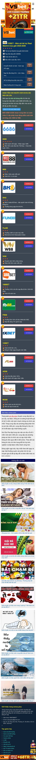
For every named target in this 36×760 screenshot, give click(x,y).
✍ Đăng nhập (29, 32)
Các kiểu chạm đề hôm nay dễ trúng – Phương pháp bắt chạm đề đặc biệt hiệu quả (17, 581)
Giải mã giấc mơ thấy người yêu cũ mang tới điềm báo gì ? (18, 701)
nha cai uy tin (7, 752)
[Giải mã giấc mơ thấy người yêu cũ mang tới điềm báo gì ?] (17, 699)
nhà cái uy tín (7, 744)
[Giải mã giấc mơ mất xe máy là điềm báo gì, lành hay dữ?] (17, 628)
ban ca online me (8, 750)
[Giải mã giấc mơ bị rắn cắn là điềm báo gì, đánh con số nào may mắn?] (17, 554)
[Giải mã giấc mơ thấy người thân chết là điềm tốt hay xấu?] (17, 676)
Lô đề (4, 740)
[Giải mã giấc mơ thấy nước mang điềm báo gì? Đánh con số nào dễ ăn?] (17, 651)
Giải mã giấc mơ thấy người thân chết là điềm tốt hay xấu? (17, 678)
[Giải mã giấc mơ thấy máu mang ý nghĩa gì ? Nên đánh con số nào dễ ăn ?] (17, 603)
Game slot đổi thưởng (9, 734)
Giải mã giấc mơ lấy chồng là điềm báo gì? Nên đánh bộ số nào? (18, 484)
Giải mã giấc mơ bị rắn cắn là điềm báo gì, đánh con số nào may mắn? (18, 557)
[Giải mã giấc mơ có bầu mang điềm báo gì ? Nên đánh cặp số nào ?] (17, 506)
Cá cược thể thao (8, 736)
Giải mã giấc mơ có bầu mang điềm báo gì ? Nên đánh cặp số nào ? (18, 509)
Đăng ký (29, 65)
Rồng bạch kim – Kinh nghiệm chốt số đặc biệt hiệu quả (17, 533)
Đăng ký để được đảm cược (11, 109)
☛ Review (29, 129)
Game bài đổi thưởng (9, 732)
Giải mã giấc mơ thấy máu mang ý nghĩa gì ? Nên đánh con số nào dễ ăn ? (18, 606)
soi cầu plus (13, 416)
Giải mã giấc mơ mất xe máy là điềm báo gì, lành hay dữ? (17, 630)
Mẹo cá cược (7, 754)
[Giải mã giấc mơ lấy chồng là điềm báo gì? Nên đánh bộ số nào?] (17, 481)
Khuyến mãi (6, 742)
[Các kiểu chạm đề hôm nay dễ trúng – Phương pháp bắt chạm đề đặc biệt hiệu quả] (17, 579)
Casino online (7, 738)
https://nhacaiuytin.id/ (9, 746)
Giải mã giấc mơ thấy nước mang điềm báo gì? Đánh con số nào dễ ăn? (17, 654)
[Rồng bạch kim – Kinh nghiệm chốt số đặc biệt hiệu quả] (17, 531)
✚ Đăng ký (29, 125)
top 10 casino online (8, 748)
